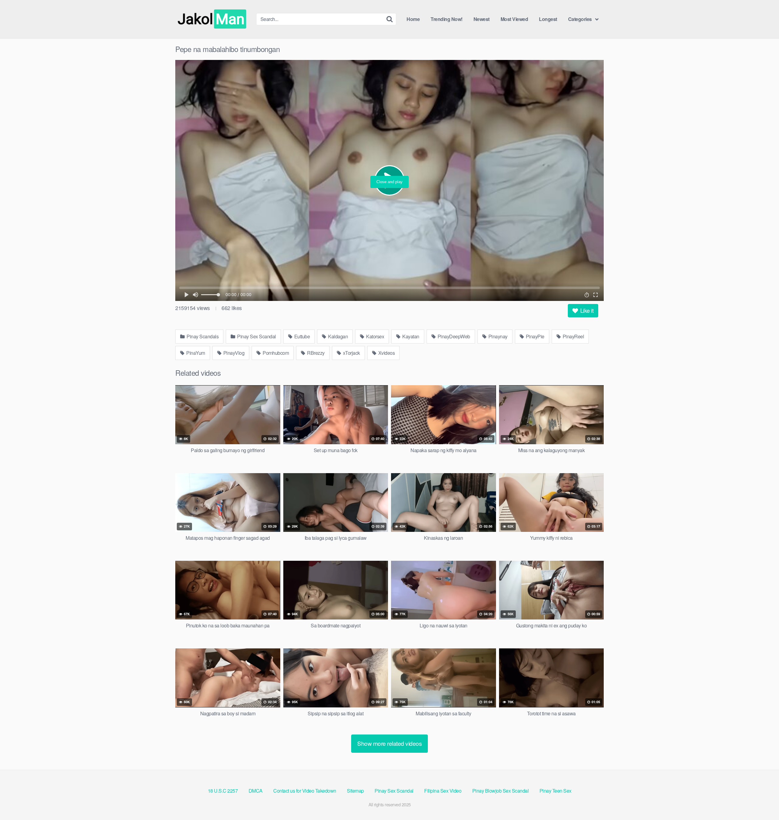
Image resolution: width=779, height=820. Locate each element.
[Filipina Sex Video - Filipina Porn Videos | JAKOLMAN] (213, 19)
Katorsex (374, 336)
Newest (481, 19)
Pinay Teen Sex (555, 790)
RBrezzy (315, 352)
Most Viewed (514, 19)
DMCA (256, 790)
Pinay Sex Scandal (256, 336)
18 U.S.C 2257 (223, 790)
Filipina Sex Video (442, 790)
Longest (548, 19)
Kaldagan (337, 336)
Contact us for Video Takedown (304, 790)
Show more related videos (389, 743)
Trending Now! (447, 19)
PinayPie (534, 336)
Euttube (301, 336)
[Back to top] (762, 800)
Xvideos (386, 352)
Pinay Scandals (202, 336)
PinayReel (572, 336)
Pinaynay (497, 336)
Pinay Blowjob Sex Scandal (500, 790)
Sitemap (355, 790)
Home (413, 19)
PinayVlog (233, 352)
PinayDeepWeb (453, 336)
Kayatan (410, 336)
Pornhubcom (275, 352)
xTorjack (351, 352)
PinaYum (195, 352)
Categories (580, 19)
